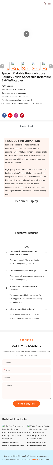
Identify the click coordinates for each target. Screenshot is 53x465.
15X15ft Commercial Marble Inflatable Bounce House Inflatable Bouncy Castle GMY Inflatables (13, 444)
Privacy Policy (44, 460)
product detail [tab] (26, 126)
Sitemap (34, 460)
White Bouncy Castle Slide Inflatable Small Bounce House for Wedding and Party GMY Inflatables (38, 444)
